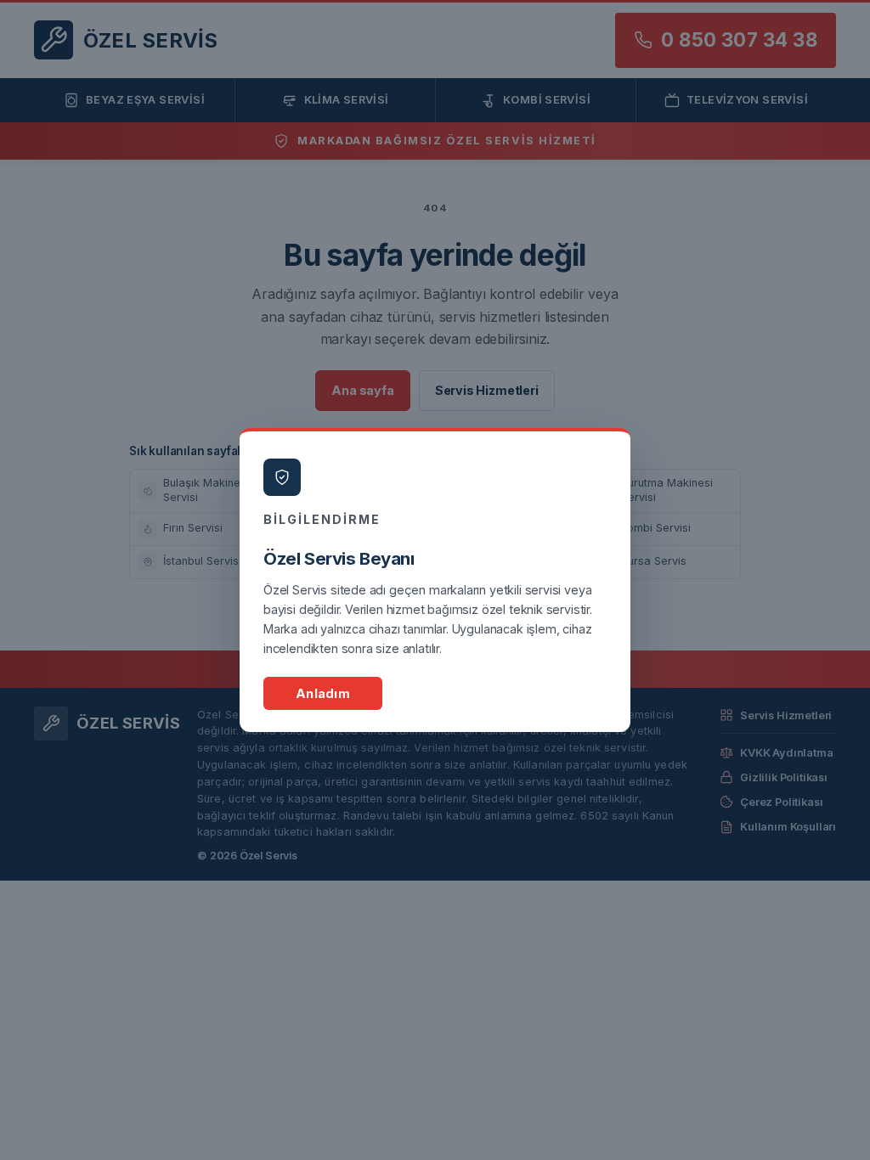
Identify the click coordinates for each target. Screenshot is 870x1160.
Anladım (323, 693)
